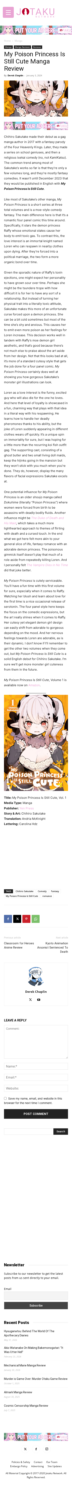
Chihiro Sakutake (24, 891)
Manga (18, 40)
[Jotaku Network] (36, 12)
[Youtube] (40, 1000)
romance (47, 895)
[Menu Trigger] (8, 12)
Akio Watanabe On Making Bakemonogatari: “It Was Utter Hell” (33, 1350)
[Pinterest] (26, 919)
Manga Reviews (22, 47)
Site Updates (55, 1466)
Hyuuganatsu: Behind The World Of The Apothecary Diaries (29, 1333)
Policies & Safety (21, 1462)
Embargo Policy (18, 1466)
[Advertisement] (36, 857)
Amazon (34, 685)
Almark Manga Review (18, 1392)
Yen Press (26, 808)
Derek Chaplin (15, 75)
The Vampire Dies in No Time (47, 565)
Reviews (37, 47)
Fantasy (55, 891)
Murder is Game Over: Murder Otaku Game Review (36, 1378)
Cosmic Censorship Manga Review (26, 1405)
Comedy (42, 891)
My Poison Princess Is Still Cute (22, 895)
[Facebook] (8, 919)
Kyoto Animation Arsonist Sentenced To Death (52, 948)
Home (7, 40)
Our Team (51, 1462)
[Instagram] (47, 1449)
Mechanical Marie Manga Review (25, 1365)
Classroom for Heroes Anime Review (19, 945)
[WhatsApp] (36, 919)
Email (7, 1289)
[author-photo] (36, 986)
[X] (17, 919)
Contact (38, 1462)
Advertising (37, 1466)
